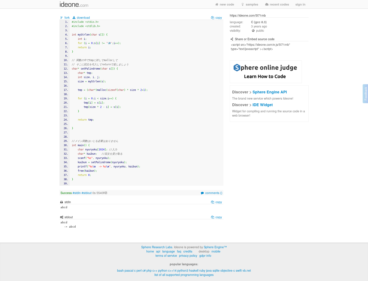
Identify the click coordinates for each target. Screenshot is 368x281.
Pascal (129, 270)
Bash (120, 270)
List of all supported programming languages (184, 274)
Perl (139, 270)
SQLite (216, 270)
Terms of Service (166, 255)
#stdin (77, 193)
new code (226, 4)
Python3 (182, 270)
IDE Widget (263, 104)
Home (150, 251)
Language (168, 251)
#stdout (87, 193)
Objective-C (227, 270)
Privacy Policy (188, 255)
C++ (154, 270)
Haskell (193, 270)
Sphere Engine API (270, 91)
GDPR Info (205, 255)
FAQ (179, 251)
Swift (239, 270)
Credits (187, 251)
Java (209, 270)
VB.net (247, 270)
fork (67, 17)
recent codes (279, 4)
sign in (300, 4)
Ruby (202, 270)
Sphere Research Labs (156, 247)
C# (144, 270)
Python (162, 270)
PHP (149, 270)
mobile (215, 251)
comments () (213, 193)
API (158, 251)
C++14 (172, 270)
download (83, 17)
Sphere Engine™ (215, 247)
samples (251, 4)
